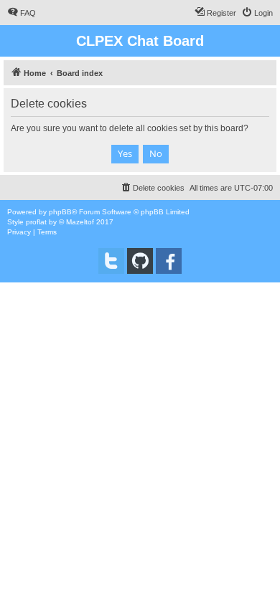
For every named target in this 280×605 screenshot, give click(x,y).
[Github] (140, 261)
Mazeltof (80, 222)
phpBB (60, 212)
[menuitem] (21, 13)
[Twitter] (111, 261)
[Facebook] (169, 261)
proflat (36, 222)
